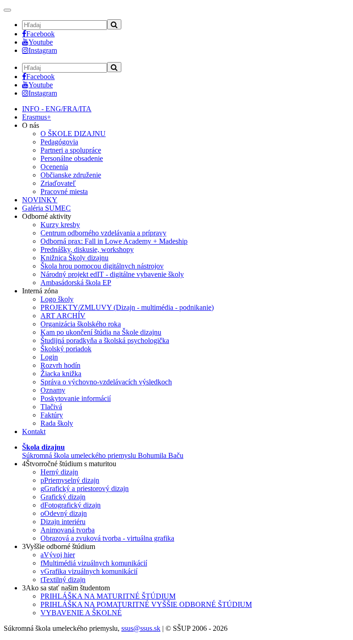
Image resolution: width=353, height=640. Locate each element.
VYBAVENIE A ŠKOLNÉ (81, 613)
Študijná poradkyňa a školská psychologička (104, 340)
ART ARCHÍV (62, 316)
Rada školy (56, 423)
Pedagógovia (59, 142)
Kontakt (34, 431)
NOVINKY (39, 200)
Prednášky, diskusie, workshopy (87, 249)
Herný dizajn (59, 472)
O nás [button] (30, 125)
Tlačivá (51, 407)
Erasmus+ (36, 117)
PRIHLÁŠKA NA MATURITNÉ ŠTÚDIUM (108, 596)
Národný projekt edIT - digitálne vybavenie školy (112, 274)
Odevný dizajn (63, 513)
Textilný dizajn (62, 579)
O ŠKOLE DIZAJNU (73, 133)
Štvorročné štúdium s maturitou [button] (69, 464)
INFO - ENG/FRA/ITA (56, 109)
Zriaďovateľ (58, 183)
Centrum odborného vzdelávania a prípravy (103, 233)
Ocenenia (54, 167)
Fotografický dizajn (70, 505)
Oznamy (52, 390)
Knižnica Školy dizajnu (74, 258)
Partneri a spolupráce (70, 150)
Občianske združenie (70, 175)
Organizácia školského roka (80, 324)
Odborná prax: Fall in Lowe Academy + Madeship (114, 241)
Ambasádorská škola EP (75, 282)
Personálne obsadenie (71, 158)
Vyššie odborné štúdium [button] (58, 546)
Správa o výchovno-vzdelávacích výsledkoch (106, 382)
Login (49, 357)
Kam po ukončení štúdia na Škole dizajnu (100, 332)
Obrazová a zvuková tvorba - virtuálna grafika (107, 538)
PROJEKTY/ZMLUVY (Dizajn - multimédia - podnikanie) (127, 307)
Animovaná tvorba (67, 530)
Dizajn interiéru (62, 522)
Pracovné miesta (64, 191)
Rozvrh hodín (60, 365)
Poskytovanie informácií (75, 398)
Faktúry (51, 415)
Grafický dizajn (62, 497)
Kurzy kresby (60, 225)
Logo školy (57, 299)
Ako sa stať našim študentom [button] (66, 588)
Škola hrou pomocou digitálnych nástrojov (102, 266)
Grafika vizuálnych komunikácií (88, 571)
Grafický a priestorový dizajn (84, 488)
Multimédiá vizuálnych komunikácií (93, 563)
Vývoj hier (57, 555)
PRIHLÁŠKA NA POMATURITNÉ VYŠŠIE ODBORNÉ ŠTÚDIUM (146, 604)
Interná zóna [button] (40, 291)
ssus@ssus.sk (140, 628)
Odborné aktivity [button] (46, 216)
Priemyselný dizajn (69, 480)
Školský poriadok (65, 349)
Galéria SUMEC (46, 208)
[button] (102, 451)
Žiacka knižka (60, 373)
